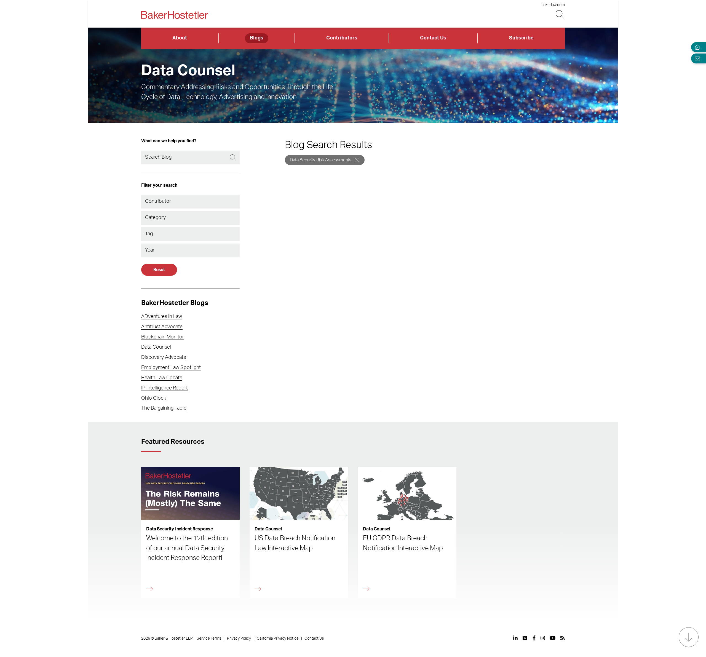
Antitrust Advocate (162, 326)
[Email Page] (696, 58)
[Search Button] (560, 14)
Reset (159, 270)
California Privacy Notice (278, 638)
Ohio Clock (153, 398)
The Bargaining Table (163, 408)
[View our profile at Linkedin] (515, 637)
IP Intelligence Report (164, 388)
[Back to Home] (174, 15)
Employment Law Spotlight (171, 367)
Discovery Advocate (163, 357)
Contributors (341, 38)
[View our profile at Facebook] (534, 637)
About (179, 38)
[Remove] (357, 160)
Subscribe (521, 38)
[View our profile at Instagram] (543, 637)
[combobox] (190, 202)
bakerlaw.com (553, 5)
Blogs (256, 38)
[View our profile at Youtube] (552, 637)
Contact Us (433, 38)
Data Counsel (156, 347)
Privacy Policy (239, 638)
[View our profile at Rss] (562, 637)
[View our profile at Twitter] (525, 637)
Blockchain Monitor (162, 337)
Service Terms (209, 638)
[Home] (696, 47)
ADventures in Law (161, 316)
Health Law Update (161, 377)
